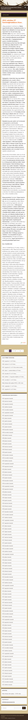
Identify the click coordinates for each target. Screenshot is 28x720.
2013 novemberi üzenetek (7, 647)
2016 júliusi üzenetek (6, 557)
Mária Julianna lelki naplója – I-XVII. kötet (11, 693)
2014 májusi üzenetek (6, 630)
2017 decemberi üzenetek (7, 511)
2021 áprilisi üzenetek (6, 421)
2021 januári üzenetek (6, 426)
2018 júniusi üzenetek (6, 494)
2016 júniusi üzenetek (6, 560)
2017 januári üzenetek (6, 543)
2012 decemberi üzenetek (7, 679)
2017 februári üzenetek (7, 540)
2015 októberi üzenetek (7, 582)
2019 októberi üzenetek (7, 460)
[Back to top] (25, 717)
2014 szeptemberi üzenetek (8, 619)
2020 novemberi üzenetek (7, 432)
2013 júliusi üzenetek (6, 659)
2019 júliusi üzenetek (6, 469)
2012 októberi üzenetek (7, 684)
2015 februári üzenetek (7, 605)
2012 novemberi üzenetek (7, 681)
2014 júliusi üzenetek (6, 625)
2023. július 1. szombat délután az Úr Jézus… (12, 370)
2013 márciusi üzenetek (7, 670)
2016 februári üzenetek (7, 571)
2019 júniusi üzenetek (6, 472)
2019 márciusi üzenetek (7, 475)
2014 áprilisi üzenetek (6, 633)
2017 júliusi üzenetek (6, 526)
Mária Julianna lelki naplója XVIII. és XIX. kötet (12, 383)
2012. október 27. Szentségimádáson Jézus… (12, 21)
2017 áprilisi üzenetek (6, 534)
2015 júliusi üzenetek (6, 591)
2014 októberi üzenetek (7, 616)
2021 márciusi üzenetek (7, 424)
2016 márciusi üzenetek (7, 568)
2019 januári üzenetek (6, 477)
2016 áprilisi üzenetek (6, 565)
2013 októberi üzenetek (7, 650)
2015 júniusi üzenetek (6, 594)
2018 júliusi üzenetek (6, 492)
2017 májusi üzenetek (6, 531)
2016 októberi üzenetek (7, 551)
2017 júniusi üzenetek (6, 528)
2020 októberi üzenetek (7, 435)
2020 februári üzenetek (7, 449)
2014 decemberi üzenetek (7, 611)
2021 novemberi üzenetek (7, 409)
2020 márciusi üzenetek (7, 446)
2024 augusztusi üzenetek (7, 398)
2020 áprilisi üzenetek (6, 443)
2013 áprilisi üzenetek (6, 667)
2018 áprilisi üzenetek (6, 500)
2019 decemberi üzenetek (7, 455)
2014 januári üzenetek (6, 642)
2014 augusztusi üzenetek (7, 622)
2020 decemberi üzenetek (7, 429)
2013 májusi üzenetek (6, 664)
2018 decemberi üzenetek (7, 480)
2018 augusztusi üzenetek (7, 489)
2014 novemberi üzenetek (7, 613)
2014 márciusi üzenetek (7, 636)
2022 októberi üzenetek (7, 407)
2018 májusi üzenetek (6, 497)
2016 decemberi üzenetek (7, 545)
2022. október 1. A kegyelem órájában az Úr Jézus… (13, 376)
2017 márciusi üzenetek (7, 537)
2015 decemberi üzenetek (7, 577)
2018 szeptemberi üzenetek (8, 486)
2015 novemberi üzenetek (7, 579)
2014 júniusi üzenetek (6, 628)
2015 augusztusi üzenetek (7, 588)
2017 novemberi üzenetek (7, 514)
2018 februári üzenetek (7, 506)
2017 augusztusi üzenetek (7, 523)
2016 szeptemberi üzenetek (8, 554)
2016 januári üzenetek (6, 574)
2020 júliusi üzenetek (6, 438)
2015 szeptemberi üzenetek (8, 585)
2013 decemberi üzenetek (7, 645)
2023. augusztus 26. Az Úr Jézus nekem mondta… (13, 367)
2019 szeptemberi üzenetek (8, 463)
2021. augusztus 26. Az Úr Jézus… (9, 389)
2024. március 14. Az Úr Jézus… (9, 364)
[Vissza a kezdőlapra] (14, 3)
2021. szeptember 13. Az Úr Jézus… (10, 386)
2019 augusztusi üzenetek (7, 466)
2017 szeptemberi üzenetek (8, 520)
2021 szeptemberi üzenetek (8, 412)
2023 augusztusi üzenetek (7, 404)
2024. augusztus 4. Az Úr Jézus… (9, 361)
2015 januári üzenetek (6, 608)
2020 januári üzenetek (6, 452)
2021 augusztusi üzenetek (7, 415)
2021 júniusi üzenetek (6, 418)
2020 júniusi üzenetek (6, 441)
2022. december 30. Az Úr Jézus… (9, 373)
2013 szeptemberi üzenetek (8, 653)
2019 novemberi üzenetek (7, 458)
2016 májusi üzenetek (6, 562)
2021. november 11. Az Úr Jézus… (9, 380)
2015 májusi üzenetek (6, 596)
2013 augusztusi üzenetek (7, 656)
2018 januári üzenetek (6, 509)
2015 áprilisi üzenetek (6, 599)
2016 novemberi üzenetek (7, 548)
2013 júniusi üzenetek (6, 662)
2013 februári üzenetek (7, 673)
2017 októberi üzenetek (7, 517)
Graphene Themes (11, 718)
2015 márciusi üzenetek (7, 602)
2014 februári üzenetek (7, 639)
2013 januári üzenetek (6, 676)
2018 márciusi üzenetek (7, 503)
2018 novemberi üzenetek (7, 483)
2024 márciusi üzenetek (7, 401)
